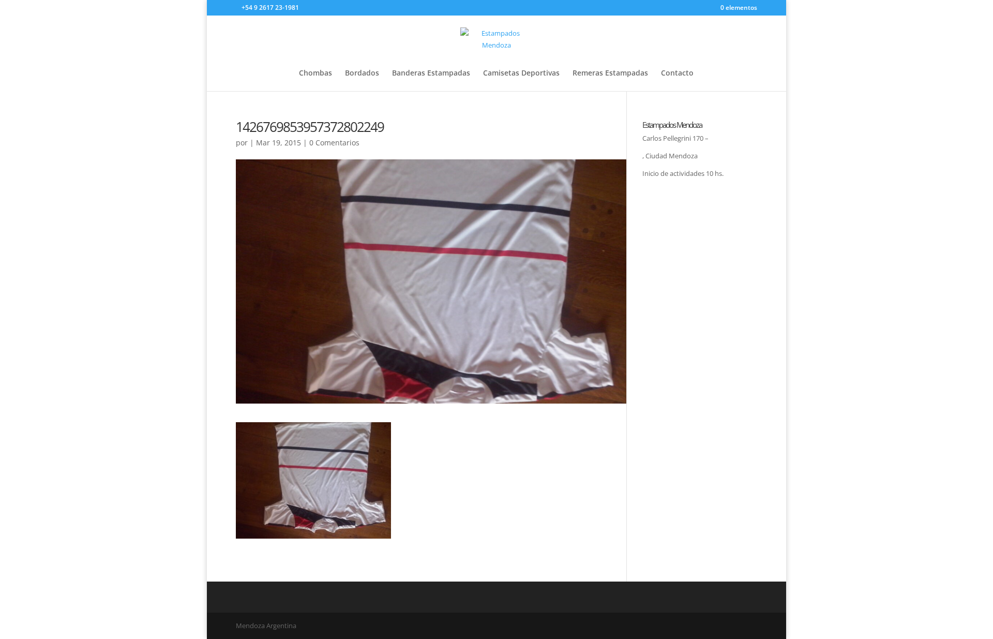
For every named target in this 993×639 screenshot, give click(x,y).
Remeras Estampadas (610, 73)
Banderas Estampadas (431, 73)
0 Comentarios (334, 142)
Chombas (315, 73)
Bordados (362, 73)
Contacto (677, 73)
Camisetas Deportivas (521, 73)
